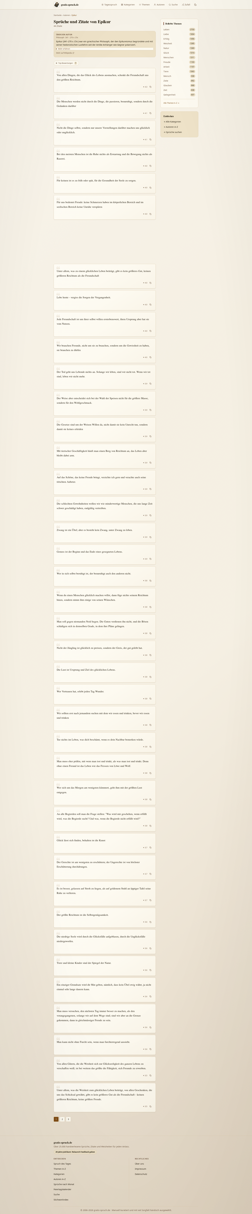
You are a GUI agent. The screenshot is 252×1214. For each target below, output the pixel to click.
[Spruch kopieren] (150, 87)
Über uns (139, 1163)
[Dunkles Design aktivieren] (195, 5)
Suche (175, 4)
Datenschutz (141, 1174)
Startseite (58, 15)
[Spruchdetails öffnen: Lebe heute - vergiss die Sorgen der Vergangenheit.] (105, 300)
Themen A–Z (60, 1168)
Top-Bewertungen (66, 63)
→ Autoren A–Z (170, 126)
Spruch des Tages (62, 1163)
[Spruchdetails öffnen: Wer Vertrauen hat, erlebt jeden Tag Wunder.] (105, 694)
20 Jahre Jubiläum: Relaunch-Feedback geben (75, 1152)
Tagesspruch (110, 4)
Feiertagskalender (62, 1189)
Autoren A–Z (60, 1179)
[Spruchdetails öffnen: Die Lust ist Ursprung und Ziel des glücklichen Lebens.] (105, 673)
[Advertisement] (105, 241)
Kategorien (129, 4)
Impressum (140, 1168)
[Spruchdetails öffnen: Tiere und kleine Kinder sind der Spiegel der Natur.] (105, 966)
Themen (146, 4)
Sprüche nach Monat (64, 1184)
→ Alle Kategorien (172, 121)
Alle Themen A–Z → (171, 103)
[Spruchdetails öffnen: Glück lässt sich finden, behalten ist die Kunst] (105, 843)
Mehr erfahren (64, 49)
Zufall (187, 4)
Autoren (161, 4)
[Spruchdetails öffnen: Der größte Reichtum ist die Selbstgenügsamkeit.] (105, 918)
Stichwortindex (61, 1199)
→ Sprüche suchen (172, 132)
